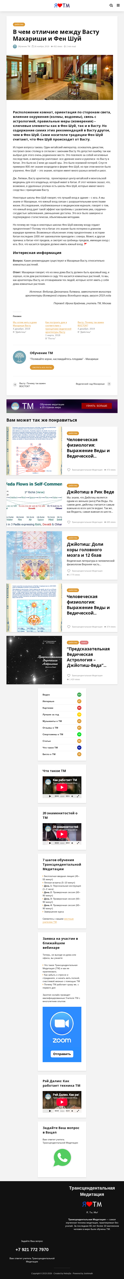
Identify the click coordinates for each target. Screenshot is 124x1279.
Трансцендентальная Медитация (87, 470)
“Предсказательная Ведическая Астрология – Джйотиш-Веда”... (88, 657)
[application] (62, 787)
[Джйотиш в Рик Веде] (34, 503)
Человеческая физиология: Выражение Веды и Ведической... (88, 448)
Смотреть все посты (42, 367)
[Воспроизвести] (50, 796)
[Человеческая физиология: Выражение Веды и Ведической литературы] (34, 450)
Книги (84, 642)
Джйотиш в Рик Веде (90, 492)
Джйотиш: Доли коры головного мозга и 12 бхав (85, 549)
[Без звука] (72, 796)
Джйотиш (19, 24)
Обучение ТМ (23, 46)
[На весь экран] (78, 796)
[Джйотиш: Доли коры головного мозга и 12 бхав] (34, 555)
